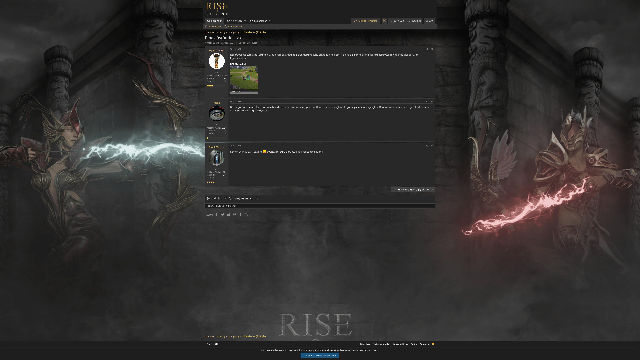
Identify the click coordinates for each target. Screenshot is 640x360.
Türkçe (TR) (213, 344)
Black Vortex (217, 147)
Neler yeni (236, 20)
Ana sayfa (425, 344)
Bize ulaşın (365, 344)
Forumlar (216, 20)
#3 (432, 145)
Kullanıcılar (260, 20)
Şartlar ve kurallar (381, 344)
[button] (245, 21)
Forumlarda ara (235, 26)
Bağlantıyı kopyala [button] (248, 42)
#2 (432, 101)
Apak (217, 102)
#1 (432, 49)
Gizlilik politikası (400, 344)
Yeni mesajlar (215, 26)
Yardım (414, 344)
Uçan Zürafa (213, 42)
